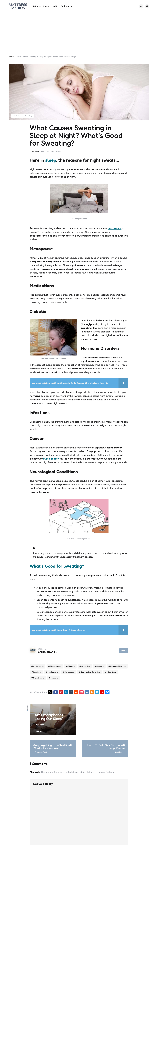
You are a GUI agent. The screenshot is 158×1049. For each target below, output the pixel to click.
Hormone (100, 666)
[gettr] (102, 692)
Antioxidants (38, 666)
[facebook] (55, 692)
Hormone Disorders (118, 666)
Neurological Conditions (90, 672)
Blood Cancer (55, 666)
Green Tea (85, 666)
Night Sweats (38, 678)
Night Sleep (111, 672)
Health (124, 651)
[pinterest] (61, 692)
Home (11, 56)
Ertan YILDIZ (46, 651)
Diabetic (71, 666)
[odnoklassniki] (92, 692)
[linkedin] (66, 692)
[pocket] (81, 692)
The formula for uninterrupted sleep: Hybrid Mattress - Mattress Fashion (77, 772)
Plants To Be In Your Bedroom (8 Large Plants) (106, 746)
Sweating (54, 678)
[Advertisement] (79, 31)
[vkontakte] (87, 692)
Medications (53, 672)
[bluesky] (107, 692)
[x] (50, 692)
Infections (37, 672)
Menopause (69, 672)
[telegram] (97, 692)
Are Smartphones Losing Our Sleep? (49, 717)
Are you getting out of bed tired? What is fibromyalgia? (52, 746)
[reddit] (76, 692)
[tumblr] (71, 692)
